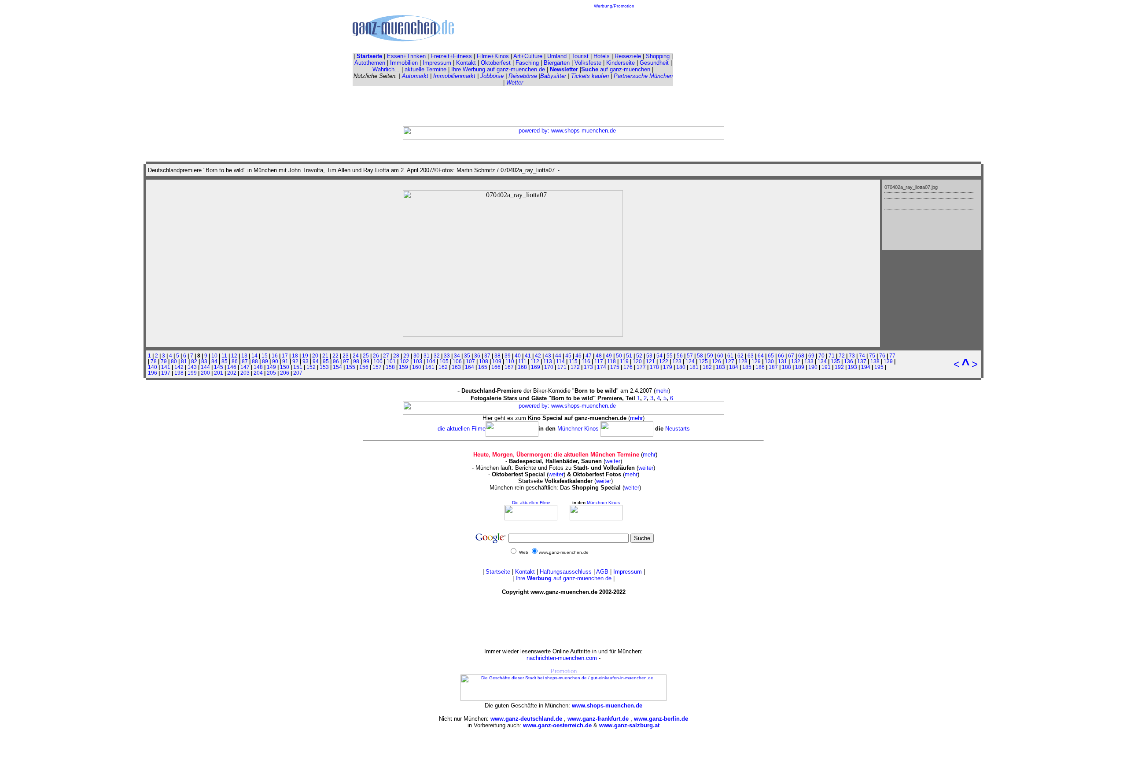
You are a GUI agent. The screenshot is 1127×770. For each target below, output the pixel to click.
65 (771, 355)
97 (346, 361)
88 (255, 361)
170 (548, 367)
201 (218, 373)
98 (356, 361)
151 (297, 367)
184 (733, 367)
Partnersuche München (643, 76)
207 (297, 373)
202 (231, 373)
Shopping (658, 56)
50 (619, 355)
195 (879, 367)
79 (164, 361)
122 (663, 361)
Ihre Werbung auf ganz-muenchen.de (498, 69)
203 (245, 373)
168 (522, 367)
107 (470, 361)
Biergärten (557, 62)
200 (205, 373)
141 (165, 367)
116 (586, 361)
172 (575, 367)
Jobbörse (492, 76)
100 (378, 361)
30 (416, 355)
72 (842, 355)
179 (667, 367)
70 (821, 355)
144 (205, 367)
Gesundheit (654, 62)
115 (573, 361)
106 (457, 361)
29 (406, 355)
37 (487, 355)
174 (601, 367)
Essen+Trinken (406, 56)
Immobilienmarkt (454, 76)
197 (165, 373)
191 (826, 367)
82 (194, 361)
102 (404, 361)
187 (773, 367)
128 (743, 361)
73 (852, 355)
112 (534, 361)
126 (716, 361)
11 (224, 355)
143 (192, 367)
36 (477, 355)
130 (769, 361)
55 (670, 355)
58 (700, 355)
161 (430, 367)
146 (231, 367)
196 (152, 373)
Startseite (498, 571)
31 (427, 355)
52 (639, 355)
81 (184, 361)
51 (629, 355)
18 (295, 355)
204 (258, 373)
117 (598, 361)
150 (284, 367)
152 (311, 367)
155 (350, 367)
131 (782, 361)
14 (254, 355)
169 (535, 367)
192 (839, 367)
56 (680, 355)
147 (245, 367)
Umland (557, 56)
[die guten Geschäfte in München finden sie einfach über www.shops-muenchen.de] (563, 699)
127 (729, 361)
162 (443, 367)
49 (609, 355)
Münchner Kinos (578, 428)
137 (861, 361)
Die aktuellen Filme (531, 502)
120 (637, 361)
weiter (612, 461)
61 (730, 355)
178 (654, 367)
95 (326, 361)
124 (690, 361)
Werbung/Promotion (614, 6)
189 (799, 367)
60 (720, 355)
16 (275, 355)
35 (467, 355)
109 (496, 361)
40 (518, 355)
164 (469, 367)
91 (285, 361)
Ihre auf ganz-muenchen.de (563, 578)
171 (562, 367)
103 (417, 361)
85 (224, 361)
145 (218, 367)
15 (264, 355)
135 (835, 361)
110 (509, 361)
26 (376, 355)
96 (336, 361)
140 (152, 367)
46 (578, 355)
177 (641, 367)
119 (624, 361)
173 (588, 367)
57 (690, 355)
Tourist (580, 56)
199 (192, 373)
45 (568, 355)
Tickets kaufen (590, 76)
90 (275, 361)
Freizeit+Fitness (451, 56)
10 (214, 355)
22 (335, 355)
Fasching (527, 62)
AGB (602, 571)
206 (284, 373)
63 (751, 355)
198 (179, 373)
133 (809, 361)
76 (882, 355)
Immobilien (404, 62)
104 (430, 361)
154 (337, 367)
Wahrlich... (386, 69)
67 (791, 355)
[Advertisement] (614, 28)
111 (522, 361)
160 (416, 367)
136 (848, 361)
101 (391, 361)
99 (366, 361)
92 (295, 361)
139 (888, 361)
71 (832, 355)
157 (377, 367)
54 (659, 355)
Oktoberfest (496, 62)
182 (707, 367)
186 (760, 367)
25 (366, 355)
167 (509, 367)
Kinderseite (620, 62)
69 (811, 355)
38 (497, 355)
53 (649, 355)
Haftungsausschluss (566, 571)
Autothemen (369, 62)
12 (234, 355)
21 (325, 355)
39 (508, 355)
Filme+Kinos (493, 56)
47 (589, 355)
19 (305, 355)
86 (235, 361)
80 (174, 361)
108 (483, 361)
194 (865, 367)
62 (740, 355)
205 (271, 373)
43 (548, 355)
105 (444, 361)
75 (872, 355)
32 (437, 355)
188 (786, 367)
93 (305, 361)
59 (710, 355)
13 (244, 355)
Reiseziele (628, 56)
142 (179, 367)
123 (676, 361)
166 (496, 367)
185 (746, 367)
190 (813, 367)
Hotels (601, 56)
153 (324, 367)
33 (447, 355)
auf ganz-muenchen (615, 69)
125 (703, 361)
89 (265, 361)
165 (482, 367)
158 (390, 367)
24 (356, 355)
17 (285, 355)
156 (363, 367)
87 (245, 361)
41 (528, 355)
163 (456, 367)
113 (547, 361)
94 (316, 361)
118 (611, 361)
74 (862, 355)
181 (694, 367)
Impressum (437, 62)
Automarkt (415, 76)
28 (396, 355)
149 (271, 367)
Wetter (514, 82)
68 (801, 355)
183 (720, 367)
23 (346, 355)
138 (875, 361)
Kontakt (466, 62)
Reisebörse (522, 76)
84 (214, 361)
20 (315, 355)
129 (756, 361)
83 (204, 361)
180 (680, 367)
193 (852, 367)
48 (599, 355)
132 (795, 361)
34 (457, 355)
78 (154, 361)
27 (386, 355)
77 (892, 355)
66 (781, 355)
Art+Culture (527, 56)
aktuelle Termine (425, 69)
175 (614, 367)
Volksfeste (588, 62)
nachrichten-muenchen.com (562, 658)
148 (258, 367)
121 (650, 361)
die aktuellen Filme (462, 428)
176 (628, 367)
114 (560, 361)
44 (558, 355)
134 (822, 361)
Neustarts (677, 428)
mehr (662, 390)
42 (538, 355)
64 (761, 355)
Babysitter (553, 76)
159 (403, 367)
